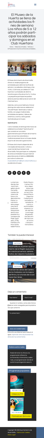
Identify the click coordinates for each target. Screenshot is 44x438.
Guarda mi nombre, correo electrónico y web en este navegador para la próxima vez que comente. (22, 305)
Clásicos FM (17, 394)
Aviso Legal (11, 435)
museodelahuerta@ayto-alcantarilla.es (21, 161)
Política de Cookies (23, 432)
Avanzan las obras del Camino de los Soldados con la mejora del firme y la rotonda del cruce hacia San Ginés (21, 273)
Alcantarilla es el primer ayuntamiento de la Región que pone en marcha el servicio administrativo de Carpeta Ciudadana (22, 250)
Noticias (30, 47)
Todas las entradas (20, 47)
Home (11, 47)
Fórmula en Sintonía (21, 416)
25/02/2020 (13, 74)
